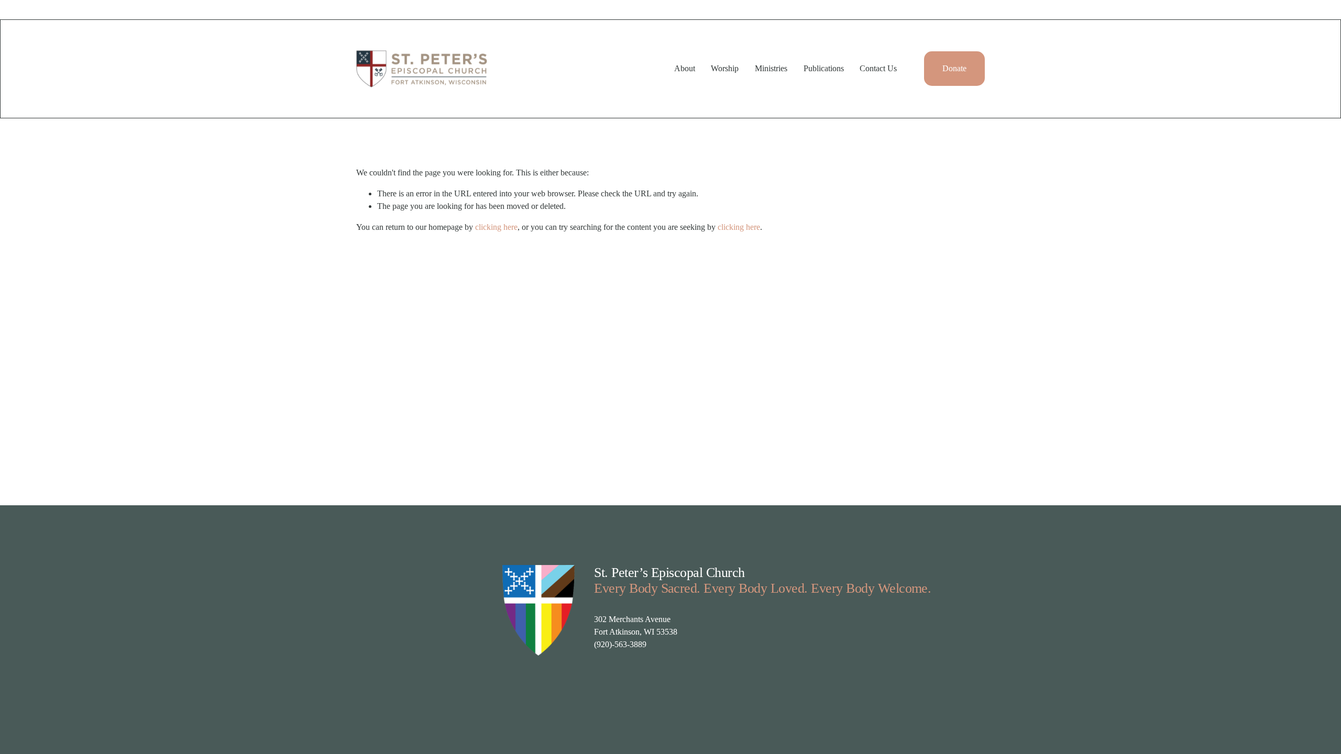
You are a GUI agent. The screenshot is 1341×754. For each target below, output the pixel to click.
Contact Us (878, 68)
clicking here (496, 227)
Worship (725, 68)
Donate (954, 68)
